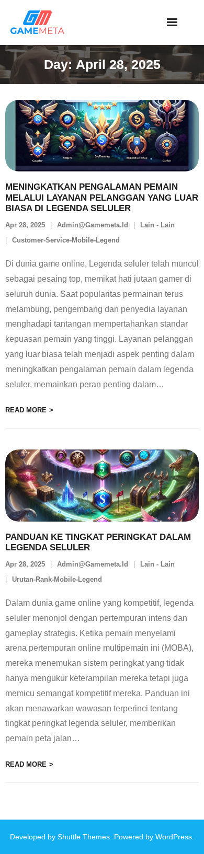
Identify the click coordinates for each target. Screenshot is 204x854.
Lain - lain (157, 225)
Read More (26, 410)
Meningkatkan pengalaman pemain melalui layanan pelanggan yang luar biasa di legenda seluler (101, 197)
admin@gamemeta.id (92, 225)
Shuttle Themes (84, 837)
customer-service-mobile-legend (66, 240)
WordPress (173, 837)
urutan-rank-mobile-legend (57, 579)
